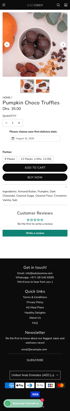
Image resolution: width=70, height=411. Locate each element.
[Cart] (65, 5)
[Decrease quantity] (6, 123)
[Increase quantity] (19, 123)
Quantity (9, 116)
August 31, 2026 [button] (25, 138)
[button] (7, 44)
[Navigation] (3, 5)
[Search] (58, 5)
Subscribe (35, 360)
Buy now (35, 177)
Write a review (35, 233)
